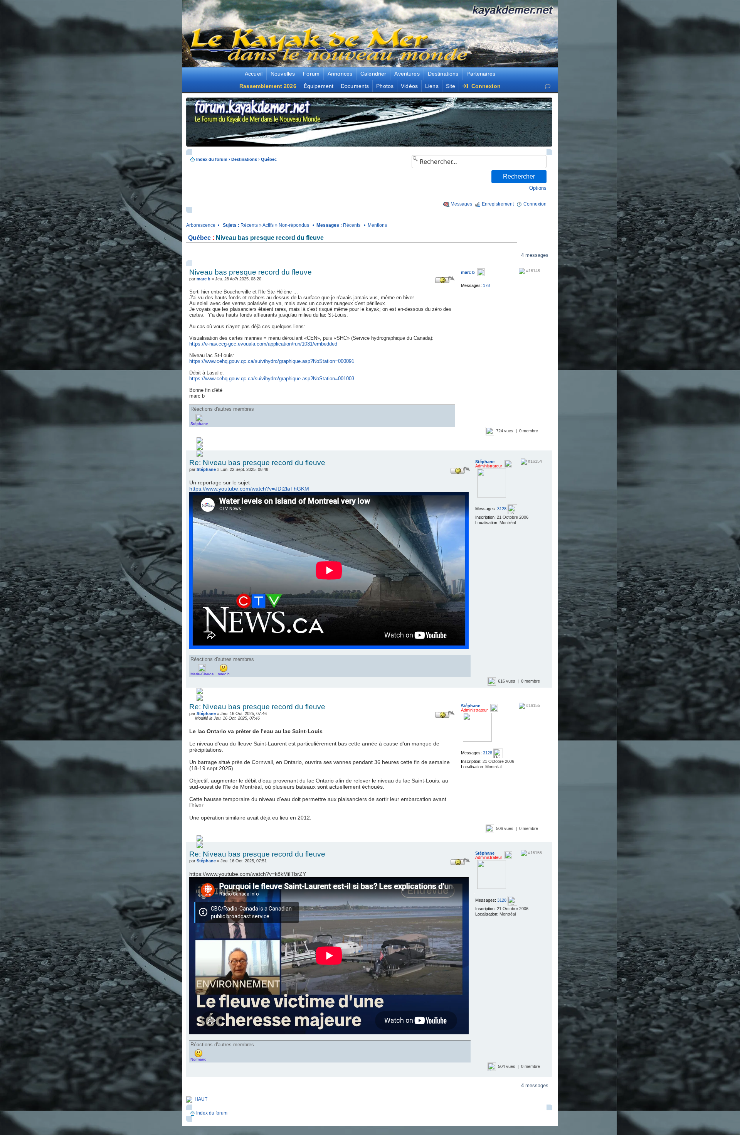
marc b (203, 279)
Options (538, 188)
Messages (461, 204)
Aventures (406, 74)
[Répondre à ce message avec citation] (442, 272)
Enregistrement (498, 204)
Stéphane (206, 469)
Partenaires (480, 74)
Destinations (443, 74)
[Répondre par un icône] (445, 279)
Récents (249, 225)
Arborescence (200, 225)
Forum (311, 74)
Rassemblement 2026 (267, 86)
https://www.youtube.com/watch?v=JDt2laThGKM (249, 489)
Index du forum (211, 159)
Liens (432, 86)
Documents (355, 86)
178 (486, 285)
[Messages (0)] (547, 86)
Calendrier (373, 74)
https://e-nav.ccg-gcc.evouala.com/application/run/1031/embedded (263, 344)
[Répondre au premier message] (214, 255)
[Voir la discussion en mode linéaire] (291, 255)
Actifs (268, 225)
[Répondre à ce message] (415, 272)
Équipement (318, 86)
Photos (385, 86)
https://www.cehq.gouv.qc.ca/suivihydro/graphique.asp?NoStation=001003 (271, 378)
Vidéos (409, 86)
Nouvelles (283, 74)
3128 (501, 509)
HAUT (201, 1099)
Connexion (484, 86)
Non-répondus (294, 225)
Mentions (377, 225)
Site (451, 86)
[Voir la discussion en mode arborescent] (317, 255)
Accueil (253, 74)
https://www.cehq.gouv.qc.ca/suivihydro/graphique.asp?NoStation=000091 (271, 361)
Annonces (340, 74)
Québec (269, 159)
